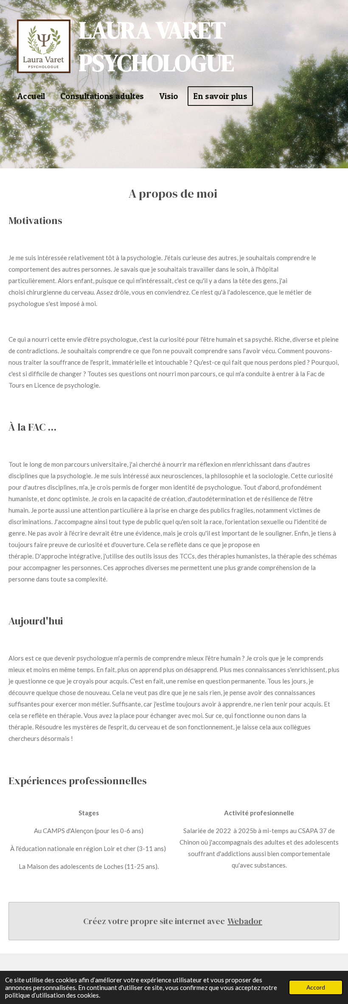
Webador (244, 921)
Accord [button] (315, 987)
